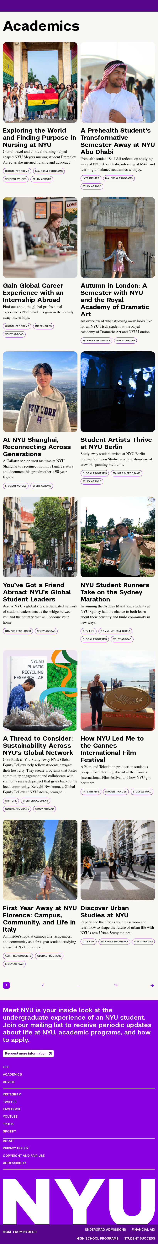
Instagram (12, 1094)
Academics (12, 1074)
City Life (88, 631)
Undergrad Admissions (105, 1229)
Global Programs (17, 171)
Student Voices (15, 179)
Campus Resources (18, 631)
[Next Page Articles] (152, 985)
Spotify (9, 1131)
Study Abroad (42, 179)
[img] (40, 82)
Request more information (25, 1053)
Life (6, 1067)
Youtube (10, 1117)
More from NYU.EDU (20, 1232)
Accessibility (14, 1163)
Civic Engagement (35, 800)
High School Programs (97, 1238)
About (8, 1141)
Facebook (11, 1109)
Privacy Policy (16, 1148)
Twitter (10, 1102)
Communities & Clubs (115, 631)
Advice (9, 1082)
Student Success (139, 1238)
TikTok (8, 1124)
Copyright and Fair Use (24, 1156)
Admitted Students (18, 955)
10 (116, 985)
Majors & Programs (49, 171)
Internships (91, 178)
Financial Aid (143, 1229)
